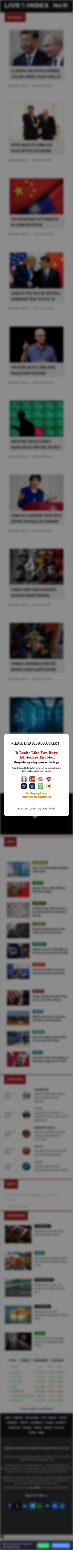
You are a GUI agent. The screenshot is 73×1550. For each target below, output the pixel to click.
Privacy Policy (61, 1545)
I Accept (43, 1545)
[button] (60, 5)
